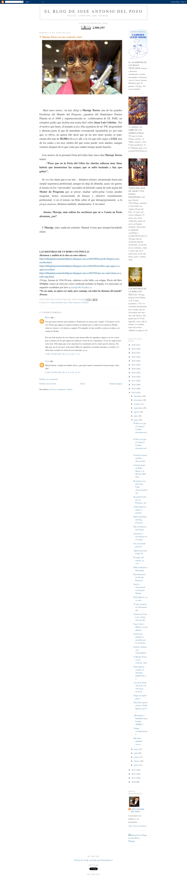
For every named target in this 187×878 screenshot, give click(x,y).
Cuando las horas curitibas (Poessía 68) (140, 458)
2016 (134, 384)
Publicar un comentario (48, 379)
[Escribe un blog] (89, 299)
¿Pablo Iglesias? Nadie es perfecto (139, 509)
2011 (134, 778)
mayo (136, 749)
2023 (134, 357)
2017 (134, 380)
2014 (134, 392)
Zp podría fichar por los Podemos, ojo (139, 499)
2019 (134, 372)
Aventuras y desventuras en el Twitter (140, 536)
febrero (137, 761)
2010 (134, 782)
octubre (137, 404)
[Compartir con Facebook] (94, 299)
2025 (134, 349)
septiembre (138, 408)
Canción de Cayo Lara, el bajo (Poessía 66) (140, 617)
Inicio (83, 383)
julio (136, 416)
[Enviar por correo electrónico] (87, 299)
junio (136, 420)
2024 (134, 352)
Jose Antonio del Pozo (61, 303)
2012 (134, 774)
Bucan (47, 317)
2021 (134, 364)
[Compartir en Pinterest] (96, 299)
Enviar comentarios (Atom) (61, 389)
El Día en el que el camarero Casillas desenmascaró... (140, 429)
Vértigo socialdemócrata (140, 731)
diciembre (138, 396)
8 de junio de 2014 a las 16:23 (63, 372)
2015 (134, 388)
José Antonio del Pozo (137, 810)
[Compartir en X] (91, 299)
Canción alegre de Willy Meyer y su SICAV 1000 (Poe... (139, 471)
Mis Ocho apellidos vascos (137, 741)
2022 (134, 360)
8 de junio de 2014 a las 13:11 (63, 354)
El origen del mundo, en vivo (138, 560)
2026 (134, 345)
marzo (136, 757)
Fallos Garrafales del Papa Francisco (140, 519)
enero (136, 765)
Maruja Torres (81, 303)
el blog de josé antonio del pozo (94, 11)
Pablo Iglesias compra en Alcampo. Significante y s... (139, 672)
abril (136, 753)
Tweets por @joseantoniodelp (93, 860)
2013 (134, 770)
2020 (134, 368)
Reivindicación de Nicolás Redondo (139, 577)
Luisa (47, 361)
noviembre (138, 400)
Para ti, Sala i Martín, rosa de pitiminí (140, 627)
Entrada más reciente (47, 383)
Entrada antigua (116, 383)
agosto (137, 412)
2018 (134, 376)
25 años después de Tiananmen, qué (140, 607)
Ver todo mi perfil (137, 826)
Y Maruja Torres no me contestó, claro (60, 37)
